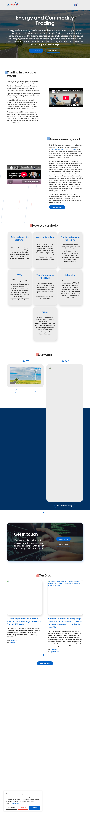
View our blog (45, 663)
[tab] (43, 512)
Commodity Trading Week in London (63, 149)
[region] (23, 801)
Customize (11, 807)
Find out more (57, 207)
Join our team (64, 545)
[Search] (54, 12)
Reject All (23, 807)
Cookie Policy (15, 803)
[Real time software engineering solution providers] (14, 4)
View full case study (25, 391)
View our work (53, 50)
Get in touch (36, 50)
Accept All (34, 807)
